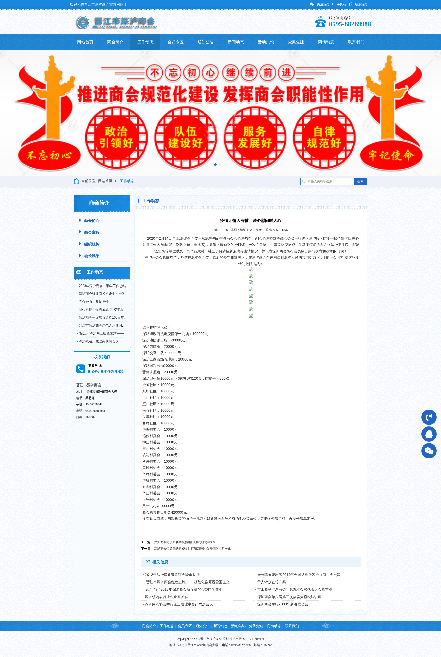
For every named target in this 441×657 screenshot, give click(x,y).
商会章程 (92, 232)
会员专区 (175, 42)
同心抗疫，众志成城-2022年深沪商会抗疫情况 (113, 310)
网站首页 (85, 42)
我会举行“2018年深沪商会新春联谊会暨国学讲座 (183, 589)
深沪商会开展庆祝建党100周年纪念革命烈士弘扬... (116, 317)
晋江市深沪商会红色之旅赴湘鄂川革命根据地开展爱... (118, 325)
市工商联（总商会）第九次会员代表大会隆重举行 (296, 589)
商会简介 (115, 42)
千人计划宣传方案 (271, 582)
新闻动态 (236, 42)
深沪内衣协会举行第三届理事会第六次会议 (179, 604)
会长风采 (92, 256)
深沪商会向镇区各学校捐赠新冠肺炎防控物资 (184, 542)
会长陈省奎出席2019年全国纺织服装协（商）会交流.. (299, 575)
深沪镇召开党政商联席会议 (99, 341)
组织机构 (92, 244)
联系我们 (361, 4)
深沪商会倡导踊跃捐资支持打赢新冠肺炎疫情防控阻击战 (192, 548)
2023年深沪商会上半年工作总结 (102, 286)
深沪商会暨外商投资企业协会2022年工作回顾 (112, 294)
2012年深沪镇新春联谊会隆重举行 (172, 575)
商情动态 (326, 42)
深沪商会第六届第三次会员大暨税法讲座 (289, 597)
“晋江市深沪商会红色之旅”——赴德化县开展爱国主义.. (188, 582)
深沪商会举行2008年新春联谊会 (282, 604)
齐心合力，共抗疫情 (94, 302)
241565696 (257, 639)
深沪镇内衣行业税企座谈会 (166, 597)
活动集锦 (266, 42)
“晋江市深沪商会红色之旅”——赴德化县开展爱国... (116, 333)
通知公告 (206, 42)
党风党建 (296, 42)
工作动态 (145, 42)
